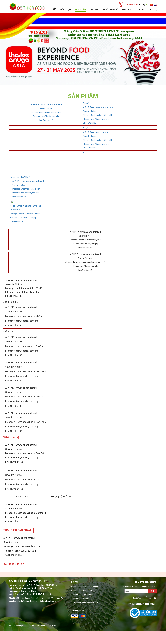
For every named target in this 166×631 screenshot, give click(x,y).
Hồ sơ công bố (110, 9)
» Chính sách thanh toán (81, 590)
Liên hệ (153, 9)
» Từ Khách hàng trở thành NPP (84, 603)
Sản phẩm (80, 9)
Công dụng (22, 496)
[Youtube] (150, 598)
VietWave (52, 626)
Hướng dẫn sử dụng (62, 496)
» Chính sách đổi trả (80, 599)
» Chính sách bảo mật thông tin (84, 586)
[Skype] (155, 598)
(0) (146, 4)
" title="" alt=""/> (98, 128)
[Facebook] (145, 598)
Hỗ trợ (94, 9)
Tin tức (140, 9)
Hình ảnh (127, 9)
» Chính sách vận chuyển (82, 595)
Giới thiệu (65, 9)
